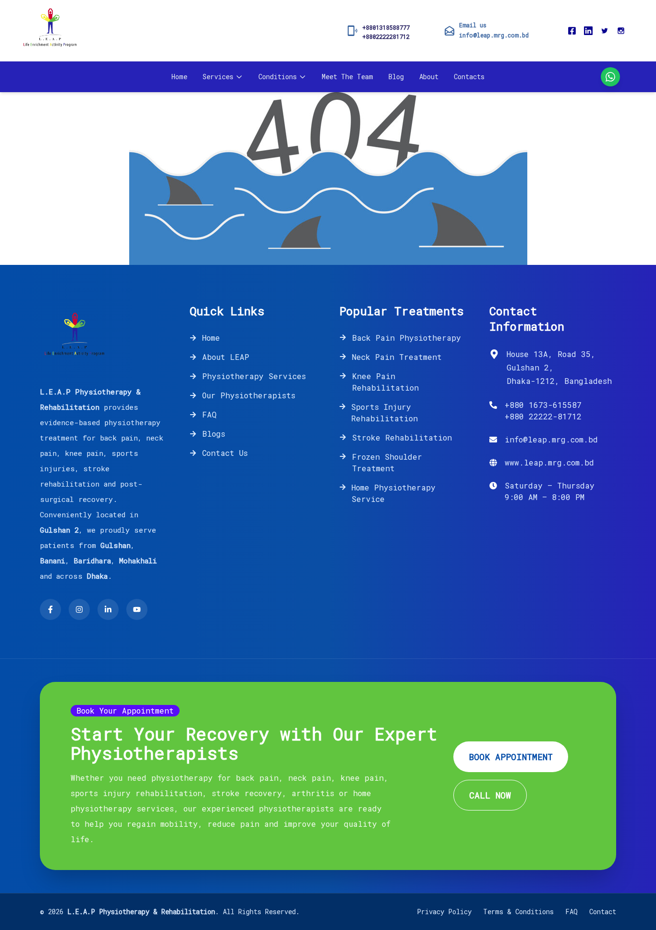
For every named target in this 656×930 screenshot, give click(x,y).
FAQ (209, 414)
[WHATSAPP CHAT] (610, 76)
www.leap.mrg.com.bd (549, 462)
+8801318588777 (386, 27)
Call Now (490, 795)
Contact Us (225, 453)
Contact (602, 911)
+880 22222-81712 (543, 416)
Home (179, 76)
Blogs (213, 434)
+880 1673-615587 (543, 405)
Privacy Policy (444, 911)
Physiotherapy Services (254, 376)
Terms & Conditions (518, 911)
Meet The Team (347, 76)
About (428, 76)
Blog (396, 76)
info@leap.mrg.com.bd (494, 35)
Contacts (469, 76)
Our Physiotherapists (248, 395)
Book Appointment (511, 757)
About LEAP (225, 357)
